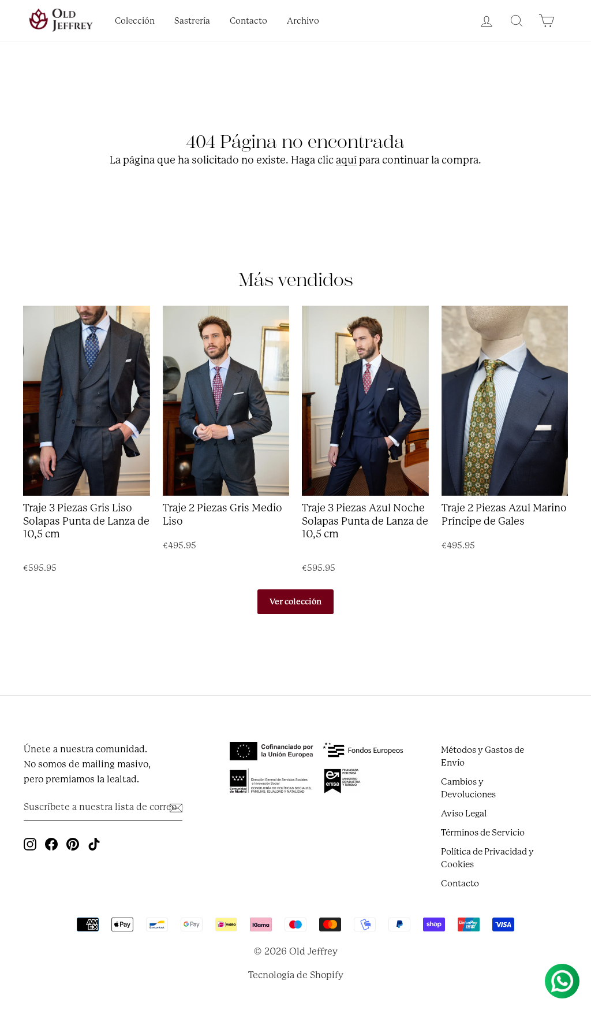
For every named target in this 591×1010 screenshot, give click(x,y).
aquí (346, 160)
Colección (135, 21)
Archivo (303, 21)
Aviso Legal (464, 813)
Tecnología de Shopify (295, 975)
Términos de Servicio (483, 832)
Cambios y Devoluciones (468, 788)
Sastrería (192, 21)
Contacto (248, 21)
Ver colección (295, 601)
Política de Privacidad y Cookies (487, 857)
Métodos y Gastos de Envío (482, 756)
